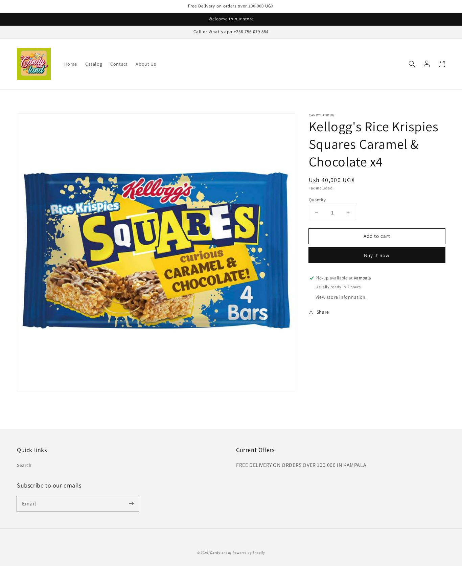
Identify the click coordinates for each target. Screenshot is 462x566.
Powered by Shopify (249, 552)
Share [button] (323, 312)
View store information (341, 297)
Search (24, 465)
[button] (412, 63)
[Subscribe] (131, 503)
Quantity (317, 200)
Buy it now (377, 255)
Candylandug (221, 552)
